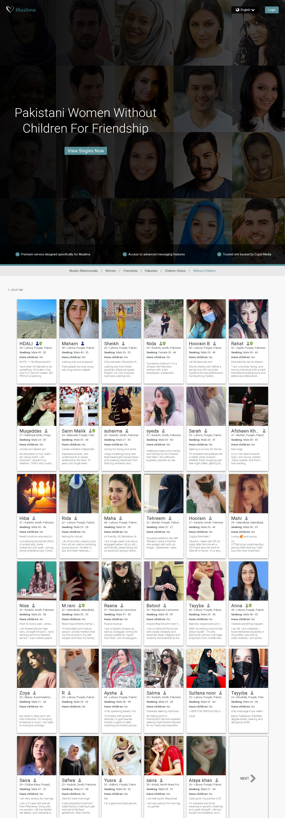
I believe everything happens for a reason (248, 623)
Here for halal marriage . (76, 798)
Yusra (110, 780)
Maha (110, 518)
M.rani (68, 605)
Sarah (195, 431)
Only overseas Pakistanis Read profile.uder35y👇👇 (121, 361)
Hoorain (197, 518)
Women (110, 271)
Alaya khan (200, 780)
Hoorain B (199, 343)
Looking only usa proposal (77, 361)
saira (151, 780)
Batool (153, 605)
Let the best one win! (200, 361)
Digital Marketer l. (200, 536)
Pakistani (151, 271)
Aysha (110, 693)
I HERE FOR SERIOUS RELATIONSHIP (206, 711)
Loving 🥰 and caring (244, 536)
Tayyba (196, 605)
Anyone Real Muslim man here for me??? (163, 623)
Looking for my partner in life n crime (206, 798)
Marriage (236, 449)
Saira (24, 780)
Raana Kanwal (113, 623)
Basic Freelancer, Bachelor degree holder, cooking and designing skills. (247, 719)
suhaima (113, 431)
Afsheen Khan (245, 431)
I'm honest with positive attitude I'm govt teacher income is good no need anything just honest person (120, 720)
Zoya (24, 693)
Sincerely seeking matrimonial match (163, 711)
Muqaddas (30, 431)
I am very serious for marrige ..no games (163, 805)
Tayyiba (239, 693)
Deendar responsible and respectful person (206, 623)
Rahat (237, 343)
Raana (110, 605)
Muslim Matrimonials (83, 271)
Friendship (130, 271)
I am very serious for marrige (36, 798)
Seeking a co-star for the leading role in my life (206, 449)
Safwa (68, 780)
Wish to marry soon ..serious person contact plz (36, 623)
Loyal (192, 716)
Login (272, 10)
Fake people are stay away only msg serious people (78, 368)
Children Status (175, 271)
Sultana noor (202, 693)
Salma (153, 693)
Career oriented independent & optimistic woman (79, 449)
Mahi (236, 518)
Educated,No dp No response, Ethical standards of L (248, 361)
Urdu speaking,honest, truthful (121, 711)
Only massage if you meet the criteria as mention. (248, 711)
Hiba (24, 518)
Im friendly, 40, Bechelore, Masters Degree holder (121, 536)
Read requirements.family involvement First (79, 623)
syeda (152, 431)
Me (106, 798)
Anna (236, 605)
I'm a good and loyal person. (120, 803)
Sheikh (111, 343)
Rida (66, 518)
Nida (151, 343)
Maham (70, 343)
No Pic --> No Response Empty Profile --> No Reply (36, 361)
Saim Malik (74, 431)
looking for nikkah (72, 536)
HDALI (26, 343)
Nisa (24, 605)
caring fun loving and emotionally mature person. (121, 449)
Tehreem (155, 518)
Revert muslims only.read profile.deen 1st (36, 536)
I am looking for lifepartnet (161, 798)
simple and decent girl (32, 449)
